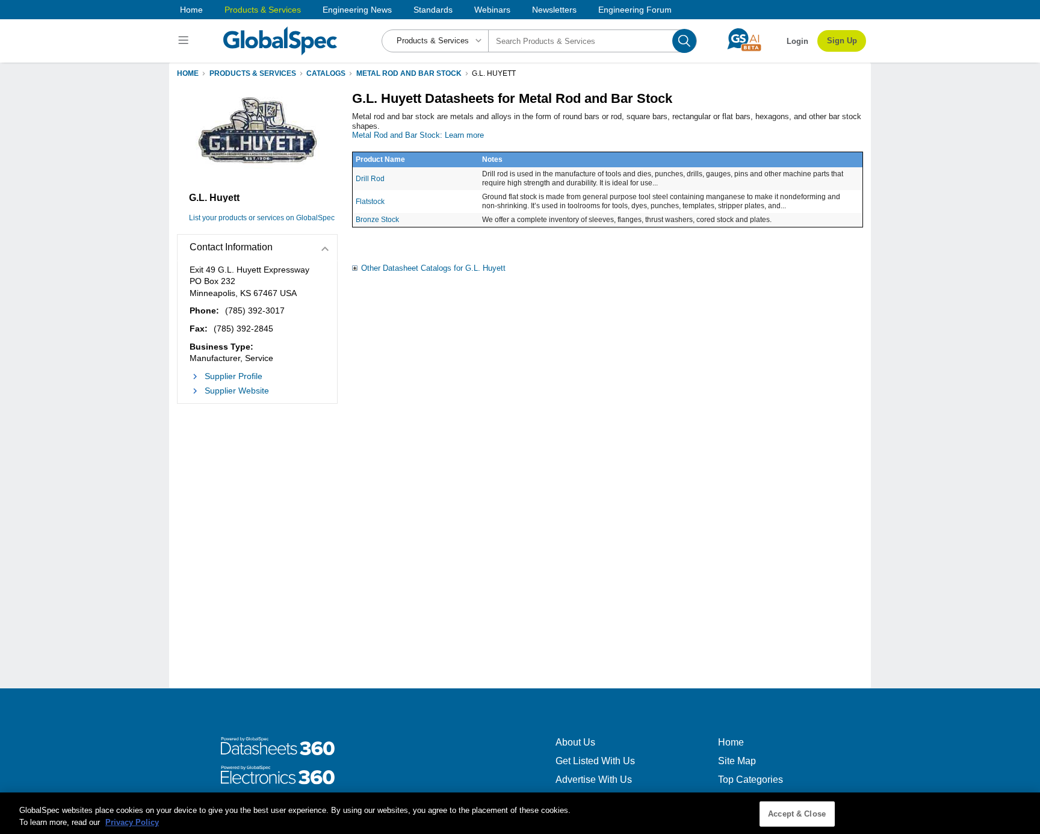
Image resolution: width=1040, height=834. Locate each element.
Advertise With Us (594, 779)
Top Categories (750, 779)
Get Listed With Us (595, 761)
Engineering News (357, 9)
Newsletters (554, 9)
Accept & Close (797, 813)
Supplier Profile (233, 376)
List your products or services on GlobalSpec (262, 218)
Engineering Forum (635, 9)
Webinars (492, 9)
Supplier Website (237, 390)
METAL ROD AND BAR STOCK (409, 73)
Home (191, 9)
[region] (520, 813)
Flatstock (370, 201)
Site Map (737, 761)
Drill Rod (370, 179)
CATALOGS (325, 73)
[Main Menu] (185, 41)
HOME (188, 73)
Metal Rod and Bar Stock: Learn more (418, 135)
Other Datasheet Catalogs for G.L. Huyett (433, 268)
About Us (575, 742)
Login (797, 41)
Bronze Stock (377, 219)
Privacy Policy (132, 821)
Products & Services (262, 9)
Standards (433, 9)
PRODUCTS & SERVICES (252, 73)
